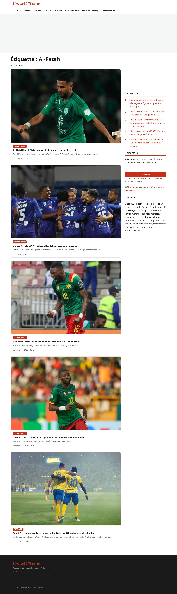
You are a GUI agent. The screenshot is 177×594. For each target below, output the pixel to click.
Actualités (18, 529)
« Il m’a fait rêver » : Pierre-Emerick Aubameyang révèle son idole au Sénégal (146, 142)
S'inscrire (145, 175)
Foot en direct (20, 146)
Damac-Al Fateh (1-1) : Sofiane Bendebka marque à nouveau (45, 245)
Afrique (38, 10)
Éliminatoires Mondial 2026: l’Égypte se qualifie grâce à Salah (147, 133)
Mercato (58, 10)
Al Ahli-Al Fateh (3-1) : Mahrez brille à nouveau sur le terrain (45, 150)
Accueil (17, 10)
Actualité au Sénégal (91, 10)
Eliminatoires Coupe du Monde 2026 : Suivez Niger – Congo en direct (147, 113)
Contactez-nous (72, 10)
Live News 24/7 (110, 10)
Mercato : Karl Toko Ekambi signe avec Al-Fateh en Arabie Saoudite (48, 437)
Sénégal (27, 10)
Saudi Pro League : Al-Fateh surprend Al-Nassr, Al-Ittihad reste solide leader (53, 533)
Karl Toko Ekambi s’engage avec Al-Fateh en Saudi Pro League (46, 341)
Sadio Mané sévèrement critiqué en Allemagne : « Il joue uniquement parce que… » (146, 103)
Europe (47, 10)
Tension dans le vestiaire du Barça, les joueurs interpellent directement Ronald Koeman (147, 123)
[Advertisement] (88, 33)
